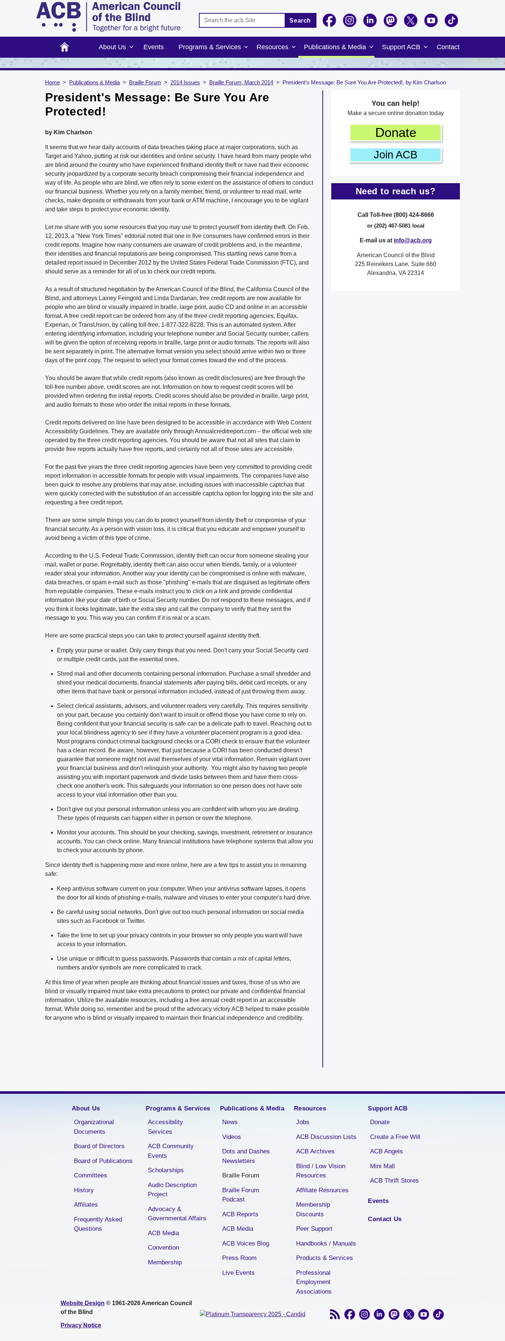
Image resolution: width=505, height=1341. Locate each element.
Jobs (302, 1122)
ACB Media (163, 1233)
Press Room (239, 1257)
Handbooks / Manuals (326, 1243)
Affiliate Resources (322, 1190)
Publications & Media (335, 47)
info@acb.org (413, 240)
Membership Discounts (313, 1209)
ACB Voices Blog (245, 1243)
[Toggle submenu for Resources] (293, 47)
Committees (90, 1175)
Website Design (83, 1303)
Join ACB (395, 155)
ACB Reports (240, 1214)
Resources (272, 47)
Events (153, 47)
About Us (112, 47)
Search (300, 20)
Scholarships (166, 1170)
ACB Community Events (171, 1151)
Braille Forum (145, 82)
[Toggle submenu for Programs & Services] (246, 47)
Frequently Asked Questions (98, 1224)
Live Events (238, 1272)
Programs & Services (210, 47)
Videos (231, 1136)
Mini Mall (382, 1166)
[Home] (108, 17)
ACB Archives (315, 1151)
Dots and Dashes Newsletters (246, 1156)
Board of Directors (99, 1146)
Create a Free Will (395, 1136)
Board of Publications (103, 1160)
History (84, 1190)
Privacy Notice (81, 1325)
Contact (448, 47)
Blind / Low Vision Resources (320, 1171)
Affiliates (86, 1204)
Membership (165, 1262)
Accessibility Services (165, 1127)
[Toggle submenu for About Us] (131, 47)
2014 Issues (185, 82)
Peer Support (314, 1228)
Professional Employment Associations (314, 1282)
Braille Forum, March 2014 (241, 82)
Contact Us (384, 1219)
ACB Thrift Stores (394, 1180)
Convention (163, 1247)
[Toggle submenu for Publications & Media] (371, 47)
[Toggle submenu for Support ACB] (425, 47)
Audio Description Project (172, 1190)
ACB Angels (386, 1151)
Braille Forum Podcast (240, 1195)
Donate (395, 132)
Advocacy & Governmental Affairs (177, 1214)
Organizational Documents (94, 1127)
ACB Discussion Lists (326, 1136)
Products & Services (324, 1257)
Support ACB (401, 47)
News (230, 1122)
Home (64, 47)
